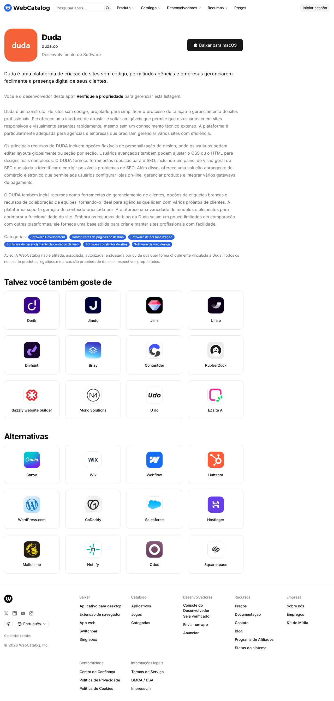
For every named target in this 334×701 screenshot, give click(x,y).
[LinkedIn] (15, 613)
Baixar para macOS (218, 45)
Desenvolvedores (182, 7)
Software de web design (152, 244)
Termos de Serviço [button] (147, 671)
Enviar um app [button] (195, 624)
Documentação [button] (248, 614)
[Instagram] (31, 613)
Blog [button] (239, 631)
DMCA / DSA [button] (142, 680)
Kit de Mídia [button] (297, 622)
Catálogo (149, 7)
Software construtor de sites (106, 244)
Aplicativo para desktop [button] (101, 606)
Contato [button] (241, 622)
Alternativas (26, 436)
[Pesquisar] (107, 8)
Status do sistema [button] (250, 647)
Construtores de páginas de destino (98, 237)
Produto (123, 7)
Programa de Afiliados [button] (254, 639)
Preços (240, 7)
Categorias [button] (140, 622)
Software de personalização (151, 237)
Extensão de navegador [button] (100, 614)
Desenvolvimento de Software (71, 54)
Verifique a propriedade (99, 96)
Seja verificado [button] (196, 616)
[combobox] (32, 624)
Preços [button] (241, 606)
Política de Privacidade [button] (100, 680)
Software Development (48, 237)
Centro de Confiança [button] (97, 671)
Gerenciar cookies (17, 636)
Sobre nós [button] (295, 606)
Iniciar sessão (315, 7)
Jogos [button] (136, 614)
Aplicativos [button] (141, 606)
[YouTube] (23, 613)
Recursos (216, 7)
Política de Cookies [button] (96, 688)
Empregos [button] (295, 614)
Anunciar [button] (191, 633)
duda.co (50, 46)
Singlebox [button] (88, 639)
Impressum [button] (141, 688)
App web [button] (88, 622)
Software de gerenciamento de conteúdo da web (43, 244)
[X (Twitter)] (6, 613)
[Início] (27, 8)
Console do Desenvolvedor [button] (196, 608)
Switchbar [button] (88, 631)
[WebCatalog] (8, 599)
